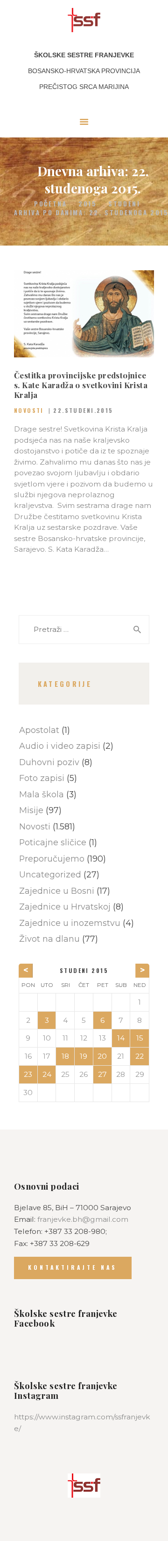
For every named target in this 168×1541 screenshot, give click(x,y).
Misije (31, 810)
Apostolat (39, 730)
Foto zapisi (41, 778)
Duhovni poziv (49, 762)
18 (65, 1056)
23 (28, 1074)
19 (83, 1056)
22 (139, 1056)
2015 (87, 203)
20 (102, 1056)
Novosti (29, 410)
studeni (124, 203)
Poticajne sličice (52, 842)
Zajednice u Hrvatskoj (65, 906)
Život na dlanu (49, 939)
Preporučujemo (51, 858)
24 (46, 1074)
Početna (50, 203)
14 (121, 1038)
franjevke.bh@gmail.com (82, 1219)
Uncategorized (50, 874)
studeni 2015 (84, 970)
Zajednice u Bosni (56, 891)
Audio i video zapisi (59, 746)
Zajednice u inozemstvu (69, 923)
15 (139, 1038)
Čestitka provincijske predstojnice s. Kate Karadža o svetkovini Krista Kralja (80, 385)
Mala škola (41, 794)
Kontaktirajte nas (72, 1267)
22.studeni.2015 (83, 410)
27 (102, 1074)
